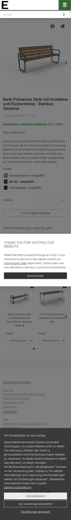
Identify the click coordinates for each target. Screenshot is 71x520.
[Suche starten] (64, 14)
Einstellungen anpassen (35, 512)
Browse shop (35, 276)
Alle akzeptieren (35, 496)
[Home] (5, 5)
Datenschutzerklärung (17, 487)
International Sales (15, 263)
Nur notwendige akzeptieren (35, 504)
